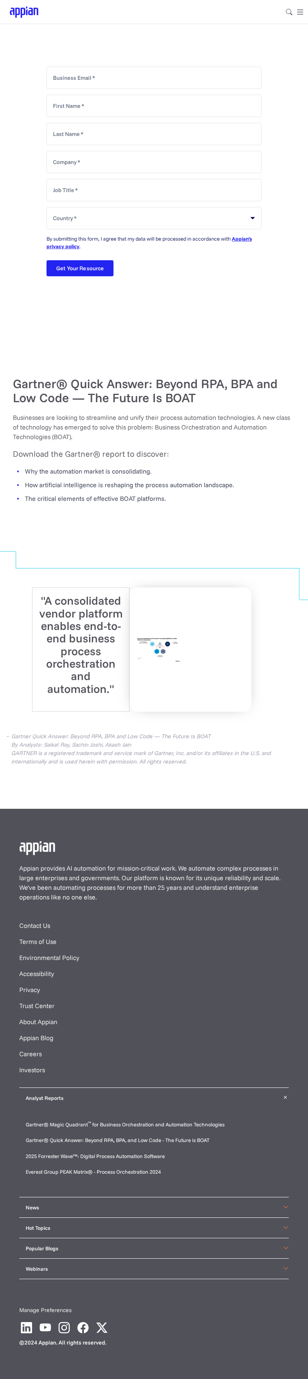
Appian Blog (36, 1038)
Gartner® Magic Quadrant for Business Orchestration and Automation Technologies (125, 1124)
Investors (32, 1070)
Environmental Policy (49, 958)
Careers (30, 1054)
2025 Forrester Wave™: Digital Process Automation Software (95, 1156)
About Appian (38, 1022)
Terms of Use (38, 942)
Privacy (29, 990)
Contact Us (34, 925)
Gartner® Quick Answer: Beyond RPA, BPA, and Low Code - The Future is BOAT (117, 1140)
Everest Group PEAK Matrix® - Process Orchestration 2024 (93, 1171)
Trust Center (37, 1006)
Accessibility (36, 974)
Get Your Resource (80, 268)
